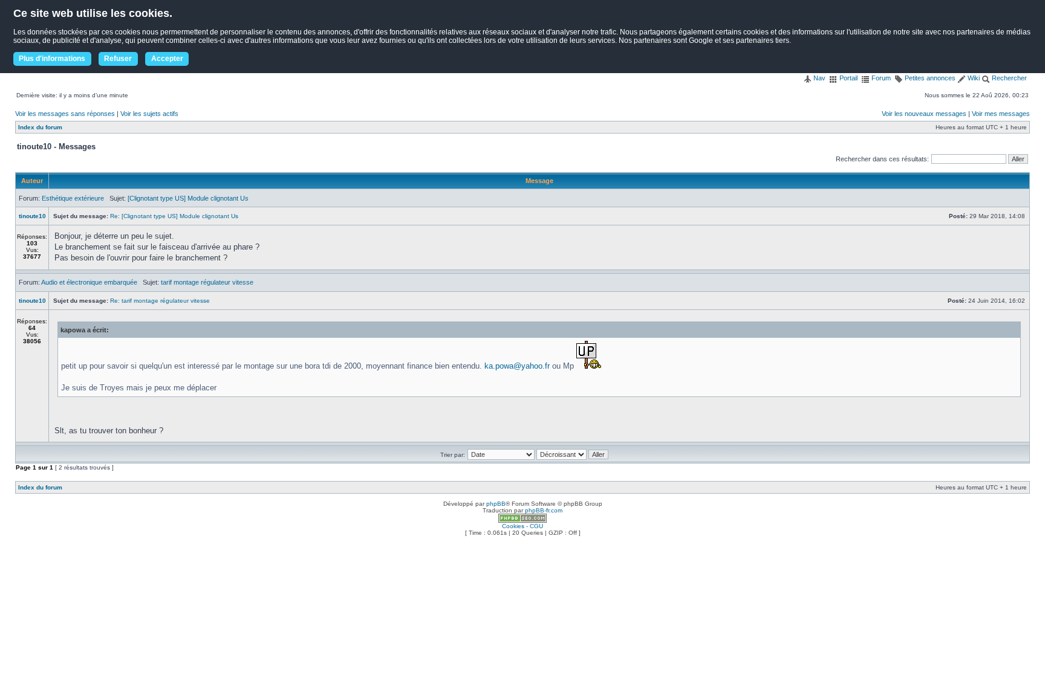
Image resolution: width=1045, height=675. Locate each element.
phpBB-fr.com (543, 510)
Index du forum (40, 127)
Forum (880, 78)
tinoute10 (32, 216)
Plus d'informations (52, 58)
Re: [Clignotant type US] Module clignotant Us (174, 216)
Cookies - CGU (522, 526)
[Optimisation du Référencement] (522, 520)
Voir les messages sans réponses (65, 113)
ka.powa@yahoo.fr (517, 365)
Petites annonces (929, 78)
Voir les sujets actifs (149, 113)
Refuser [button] (118, 58)
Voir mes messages (1001, 113)
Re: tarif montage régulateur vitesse (160, 300)
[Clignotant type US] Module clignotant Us (188, 198)
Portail (848, 78)
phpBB (496, 503)
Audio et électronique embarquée (89, 282)
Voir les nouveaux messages (924, 113)
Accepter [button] (167, 58)
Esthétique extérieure (73, 198)
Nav (818, 78)
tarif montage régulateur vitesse (207, 282)
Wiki (973, 78)
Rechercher (1008, 78)
